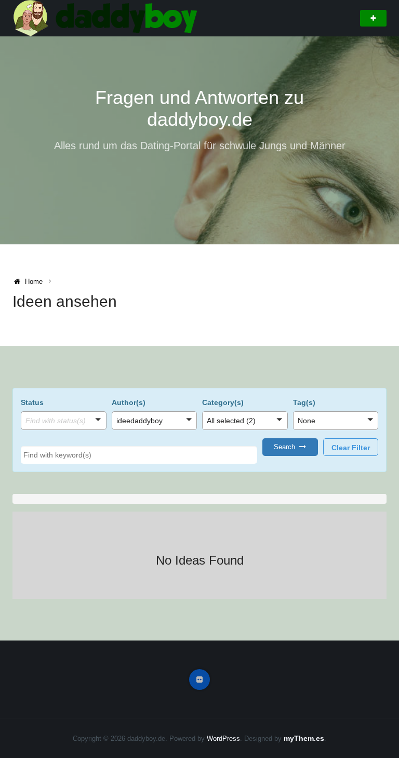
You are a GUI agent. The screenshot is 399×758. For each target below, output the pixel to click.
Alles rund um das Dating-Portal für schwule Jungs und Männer (199, 145)
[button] (64, 420)
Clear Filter (350, 447)
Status (32, 402)
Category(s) (223, 402)
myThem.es (304, 738)
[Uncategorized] (245, 435)
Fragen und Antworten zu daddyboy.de (199, 108)
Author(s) (128, 402)
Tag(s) (304, 402)
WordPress (223, 738)
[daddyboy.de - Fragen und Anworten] (107, 17)
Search (286, 447)
